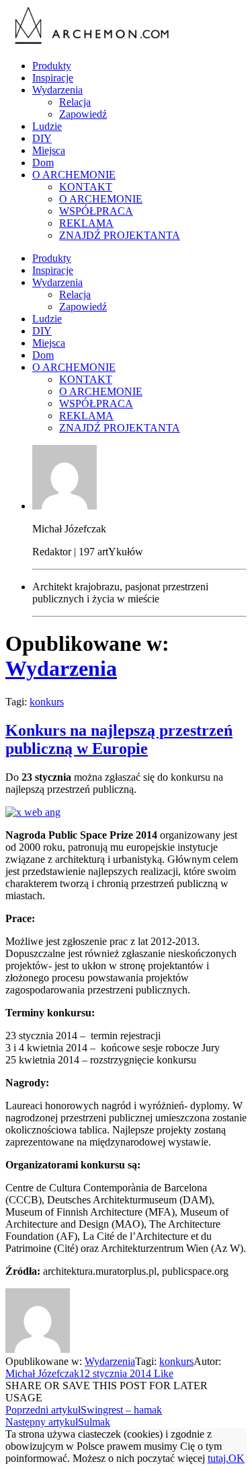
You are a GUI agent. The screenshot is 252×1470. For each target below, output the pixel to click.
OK (236, 1458)
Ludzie (47, 126)
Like (162, 1373)
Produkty (51, 65)
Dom (43, 162)
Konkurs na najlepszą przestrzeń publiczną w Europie (119, 739)
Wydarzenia (57, 90)
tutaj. (218, 1458)
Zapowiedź (83, 114)
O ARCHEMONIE (74, 174)
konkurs (47, 701)
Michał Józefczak (42, 1373)
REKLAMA (86, 223)
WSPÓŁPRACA (96, 211)
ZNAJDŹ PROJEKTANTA (119, 235)
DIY (42, 138)
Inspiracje (52, 77)
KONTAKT (85, 187)
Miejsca (48, 150)
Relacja (75, 102)
